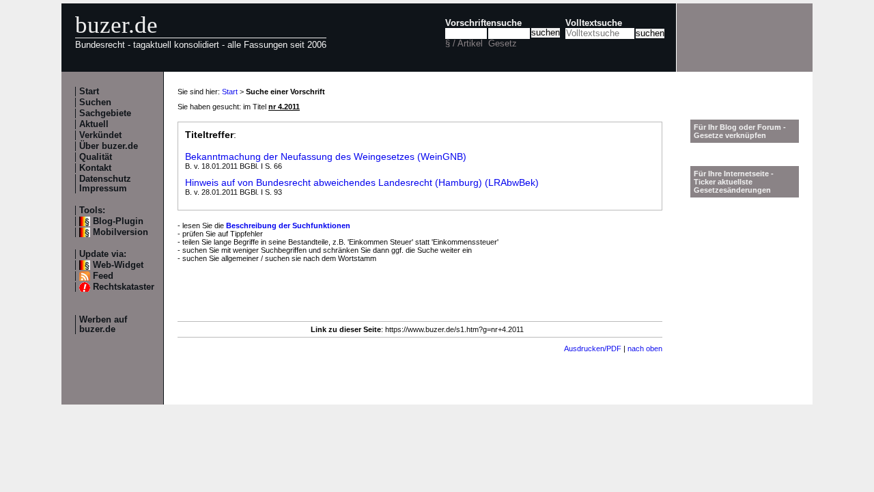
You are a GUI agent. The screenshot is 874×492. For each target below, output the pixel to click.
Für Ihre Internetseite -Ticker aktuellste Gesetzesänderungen (734, 181)
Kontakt (95, 168)
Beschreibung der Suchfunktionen (288, 225)
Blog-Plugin (118, 221)
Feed (103, 276)
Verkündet (100, 135)
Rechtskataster (123, 287)
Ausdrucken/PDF (592, 348)
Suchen (95, 102)
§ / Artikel (464, 44)
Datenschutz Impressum (105, 183)
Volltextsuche (593, 23)
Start (89, 91)
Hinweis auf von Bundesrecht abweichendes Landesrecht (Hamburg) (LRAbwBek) (362, 182)
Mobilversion (120, 232)
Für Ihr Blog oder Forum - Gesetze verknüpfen (740, 131)
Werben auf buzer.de (103, 324)
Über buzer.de (108, 146)
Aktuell (94, 124)
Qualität (95, 157)
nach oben (645, 348)
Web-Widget (118, 265)
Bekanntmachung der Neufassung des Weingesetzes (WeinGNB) (325, 156)
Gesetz (502, 44)
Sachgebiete (105, 113)
